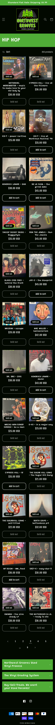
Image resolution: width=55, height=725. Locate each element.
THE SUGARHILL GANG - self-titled (14, 522)
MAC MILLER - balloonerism (41, 330)
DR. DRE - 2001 (14, 377)
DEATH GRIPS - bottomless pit (41, 522)
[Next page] (35, 647)
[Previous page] (8, 641)
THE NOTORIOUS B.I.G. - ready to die (41, 615)
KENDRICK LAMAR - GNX (14, 184)
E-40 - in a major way (41, 425)
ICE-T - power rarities (14, 136)
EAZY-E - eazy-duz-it (41, 569)
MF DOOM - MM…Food (14, 569)
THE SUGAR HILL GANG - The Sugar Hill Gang (41, 474)
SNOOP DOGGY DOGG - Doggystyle (14, 233)
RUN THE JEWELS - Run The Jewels (40, 233)
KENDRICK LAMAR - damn (40, 378)
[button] (3, 19)
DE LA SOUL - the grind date (41, 185)
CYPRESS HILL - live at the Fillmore (41, 84)
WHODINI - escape (14, 329)
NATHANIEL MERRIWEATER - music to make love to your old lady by (14, 87)
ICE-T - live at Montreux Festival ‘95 (41, 137)
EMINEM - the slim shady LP (14, 615)
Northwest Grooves (30, 723)
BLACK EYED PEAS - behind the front (14, 281)
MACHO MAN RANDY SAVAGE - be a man (14, 426)
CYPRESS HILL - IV (14, 473)
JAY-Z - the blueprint (40, 280)
